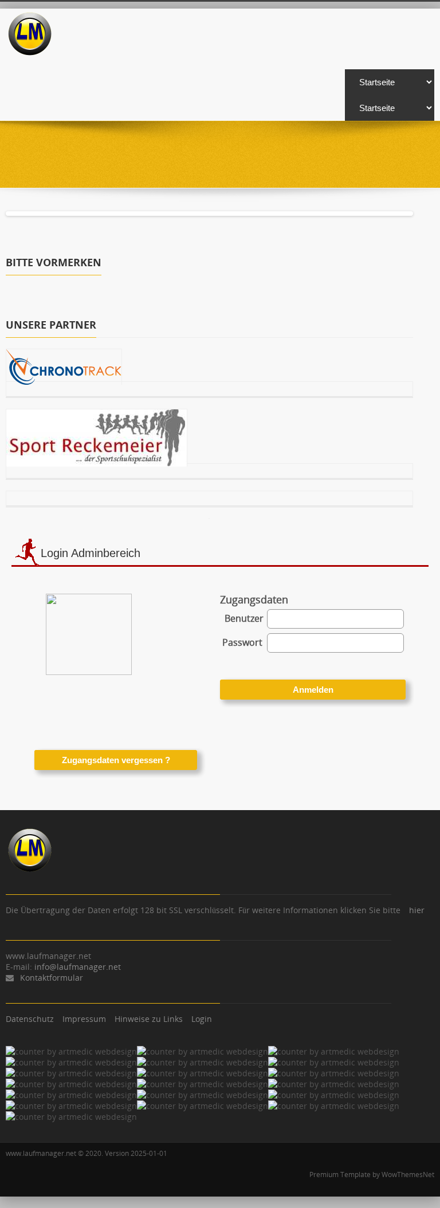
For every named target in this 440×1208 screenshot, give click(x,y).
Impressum (84, 1018)
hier (417, 910)
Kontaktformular (51, 977)
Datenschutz (30, 1018)
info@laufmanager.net (77, 966)
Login (201, 1018)
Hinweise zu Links (149, 1018)
